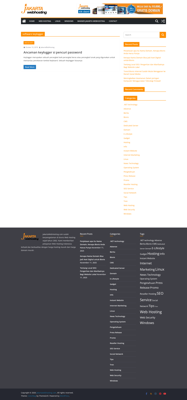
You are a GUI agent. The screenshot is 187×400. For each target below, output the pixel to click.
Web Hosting (45, 21)
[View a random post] (163, 21)
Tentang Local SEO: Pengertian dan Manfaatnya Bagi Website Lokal (92, 271)
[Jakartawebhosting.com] (24, 21)
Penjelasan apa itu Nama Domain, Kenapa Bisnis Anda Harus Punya (92, 244)
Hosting (127, 142)
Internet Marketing (132, 155)
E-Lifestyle (128, 134)
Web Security (29, 43)
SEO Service (129, 188)
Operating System (131, 167)
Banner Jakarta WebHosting (91, 21)
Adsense (127, 109)
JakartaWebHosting (47, 47)
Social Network (130, 193)
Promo (126, 180)
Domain (127, 130)
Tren (126, 201)
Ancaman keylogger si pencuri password (53, 52)
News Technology (131, 163)
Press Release (129, 176)
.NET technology (130, 104)
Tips (125, 197)
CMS (125, 121)
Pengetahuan (129, 172)
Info (125, 146)
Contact (113, 21)
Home (32, 21)
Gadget (127, 138)
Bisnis (126, 117)
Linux (57, 21)
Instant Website (130, 151)
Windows (68, 21)
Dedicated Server (131, 125)
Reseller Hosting (131, 184)
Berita (126, 113)
